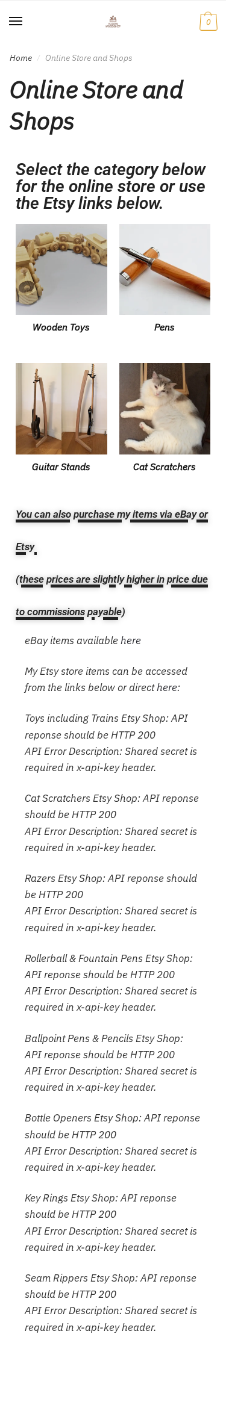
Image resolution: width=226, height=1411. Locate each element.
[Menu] (16, 21)
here (131, 640)
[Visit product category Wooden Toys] (61, 269)
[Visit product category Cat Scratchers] (165, 408)
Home (21, 57)
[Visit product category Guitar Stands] (61, 408)
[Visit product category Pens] (165, 269)
